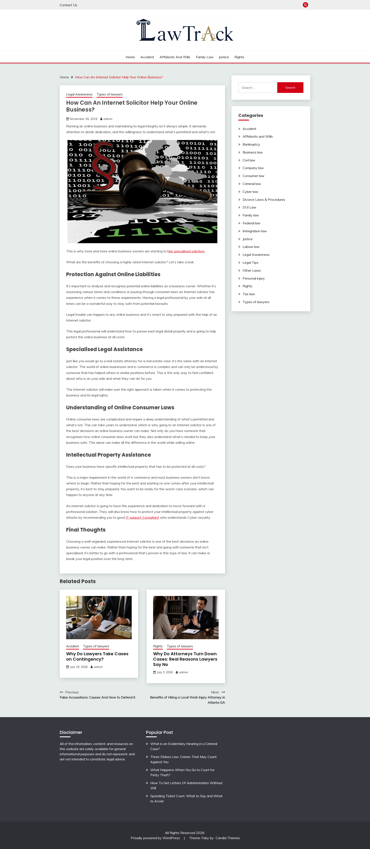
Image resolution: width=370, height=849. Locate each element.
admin (107, 119)
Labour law (251, 246)
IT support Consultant (142, 517)
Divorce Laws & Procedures (264, 199)
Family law (204, 57)
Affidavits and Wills (175, 57)
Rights (239, 57)
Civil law (249, 160)
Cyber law (250, 191)
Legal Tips (250, 262)
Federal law (251, 223)
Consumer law (253, 176)
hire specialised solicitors (186, 251)
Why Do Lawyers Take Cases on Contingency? (97, 656)
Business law (253, 152)
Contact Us (68, 5)
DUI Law (249, 207)
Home (130, 57)
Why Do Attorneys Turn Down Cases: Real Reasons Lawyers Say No (185, 659)
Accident (147, 57)
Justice (224, 57)
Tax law (249, 294)
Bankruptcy (251, 144)
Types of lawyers (110, 94)
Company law (253, 168)
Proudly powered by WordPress (156, 838)
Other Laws (252, 270)
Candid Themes (228, 838)
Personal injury (254, 278)
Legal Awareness (79, 94)
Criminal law (252, 184)
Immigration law (255, 231)
